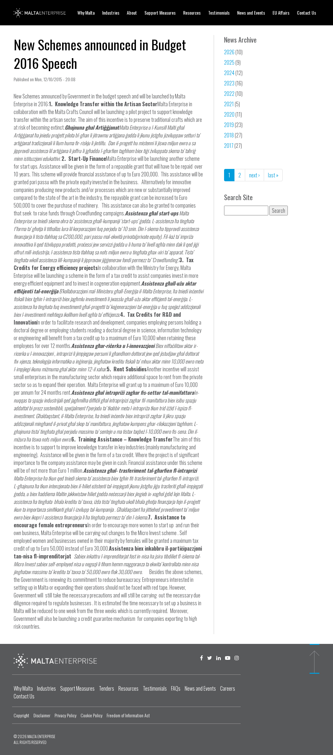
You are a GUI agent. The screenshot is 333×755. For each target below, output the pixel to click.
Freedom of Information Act (128, 715)
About (132, 12)
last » (273, 175)
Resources (192, 12)
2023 (229, 83)
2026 (229, 52)
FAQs (175, 688)
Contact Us (306, 12)
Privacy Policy (65, 715)
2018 (229, 135)
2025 (229, 62)
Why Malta (86, 12)
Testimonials (219, 12)
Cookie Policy (91, 715)
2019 (229, 125)
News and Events (251, 12)
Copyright (21, 715)
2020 (229, 114)
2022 (229, 93)
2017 (228, 145)
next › (254, 175)
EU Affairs (281, 12)
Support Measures (160, 12)
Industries (110, 12)
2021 (229, 104)
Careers (227, 688)
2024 (229, 73)
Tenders (106, 688)
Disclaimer (41, 715)
